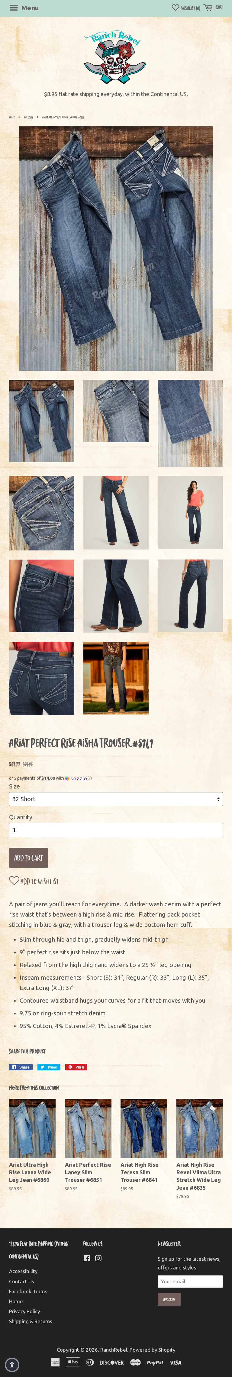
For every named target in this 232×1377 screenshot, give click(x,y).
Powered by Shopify (152, 1350)
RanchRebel (113, 1350)
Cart (219, 7)
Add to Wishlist (39, 881)
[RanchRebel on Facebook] (86, 1259)
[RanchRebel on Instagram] (98, 1259)
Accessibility (23, 1271)
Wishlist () (190, 8)
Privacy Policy (24, 1311)
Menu (29, 7)
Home (11, 117)
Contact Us (21, 1281)
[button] (116, 778)
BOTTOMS (28, 117)
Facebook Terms (28, 1291)
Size (14, 786)
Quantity (20, 817)
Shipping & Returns (30, 1321)
